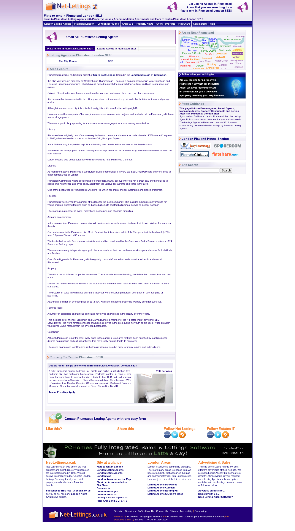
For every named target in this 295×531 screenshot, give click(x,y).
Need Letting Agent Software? (215, 497)
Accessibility (186, 511)
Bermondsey (197, 47)
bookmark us (83, 490)
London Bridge (186, 40)
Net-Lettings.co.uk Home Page (78, 520)
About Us (149, 511)
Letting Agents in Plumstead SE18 (116, 48)
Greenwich (225, 46)
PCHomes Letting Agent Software (144, 516)
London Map (104, 476)
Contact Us (162, 511)
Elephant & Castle (191, 53)
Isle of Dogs (214, 45)
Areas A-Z (127, 23)
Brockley (212, 64)
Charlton (237, 50)
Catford (223, 64)
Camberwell (183, 59)
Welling (236, 57)
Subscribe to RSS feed (58, 490)
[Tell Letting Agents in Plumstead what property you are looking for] (244, 12)
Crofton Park (212, 68)
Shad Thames (204, 41)
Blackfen (238, 67)
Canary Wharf (213, 40)
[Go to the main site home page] (75, 10)
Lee (231, 63)
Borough (192, 50)
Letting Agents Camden (161, 487)
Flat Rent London (84, 23)
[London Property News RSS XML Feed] (182, 437)
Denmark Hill (192, 62)
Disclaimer (130, 511)
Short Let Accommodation (112, 482)
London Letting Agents (57, 23)
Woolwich (238, 46)
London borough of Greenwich (148, 75)
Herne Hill (185, 65)
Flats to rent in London (110, 466)
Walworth (194, 56)
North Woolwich (232, 39)
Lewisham (221, 53)
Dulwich (200, 65)
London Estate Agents (109, 473)
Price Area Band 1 (107, 500)
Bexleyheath (236, 60)
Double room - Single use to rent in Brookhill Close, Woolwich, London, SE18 (93, 365)
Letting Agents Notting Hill (163, 490)
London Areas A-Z (107, 494)
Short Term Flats (165, 23)
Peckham (195, 59)
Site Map (118, 511)
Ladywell (220, 56)
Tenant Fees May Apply (62, 392)
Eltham (238, 63)
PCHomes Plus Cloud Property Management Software (195, 516)
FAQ (140, 511)
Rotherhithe (204, 45)
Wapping (199, 37)
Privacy (174, 511)
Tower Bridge (194, 42)
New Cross (205, 61)
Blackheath (225, 50)
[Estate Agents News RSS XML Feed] (225, 437)
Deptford (209, 54)
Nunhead (207, 58)
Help (212, 23)
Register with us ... (208, 494)
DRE (110, 61)
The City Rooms (68, 61)
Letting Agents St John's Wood (165, 494)
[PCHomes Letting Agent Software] (147, 457)
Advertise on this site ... (211, 490)
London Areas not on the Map (114, 479)
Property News (144, 23)
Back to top (200, 511)
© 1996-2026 (161, 519)
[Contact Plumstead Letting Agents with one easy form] (54, 423)
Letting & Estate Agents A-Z (113, 497)
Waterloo (185, 46)
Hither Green (221, 60)
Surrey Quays (208, 50)
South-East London (104, 75)
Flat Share (184, 23)
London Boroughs (108, 23)
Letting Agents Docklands (162, 484)
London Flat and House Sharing (205, 138)
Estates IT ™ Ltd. (144, 519)
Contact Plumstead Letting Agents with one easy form (105, 418)
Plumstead (237, 53)
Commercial (200, 23)
